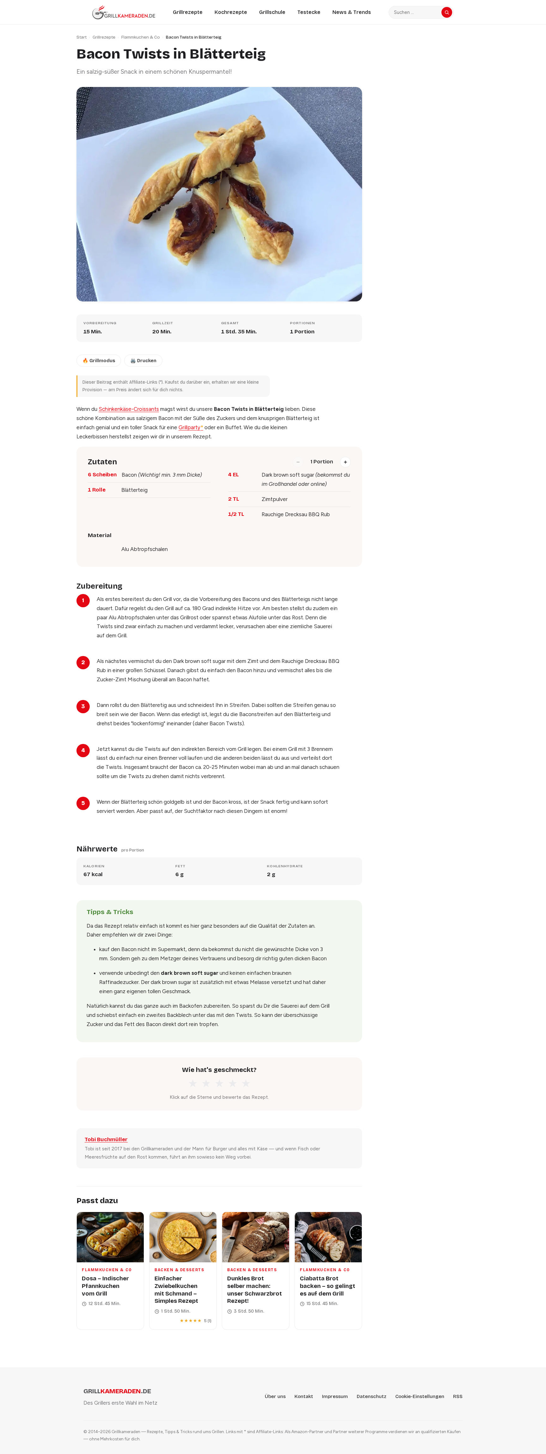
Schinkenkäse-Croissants (129, 409)
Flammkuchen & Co (140, 37)
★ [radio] (192, 1083)
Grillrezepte (188, 12)
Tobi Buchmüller (106, 1139)
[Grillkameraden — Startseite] (123, 12)
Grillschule (272, 12)
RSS (458, 1396)
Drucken (143, 360)
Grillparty (191, 427)
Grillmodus (98, 360)
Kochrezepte (231, 12)
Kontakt (303, 1396)
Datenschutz (371, 1396)
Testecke (308, 12)
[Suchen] (446, 12)
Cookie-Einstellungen (419, 1396)
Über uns (275, 1396)
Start (81, 37)
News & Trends (351, 12)
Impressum (335, 1396)
